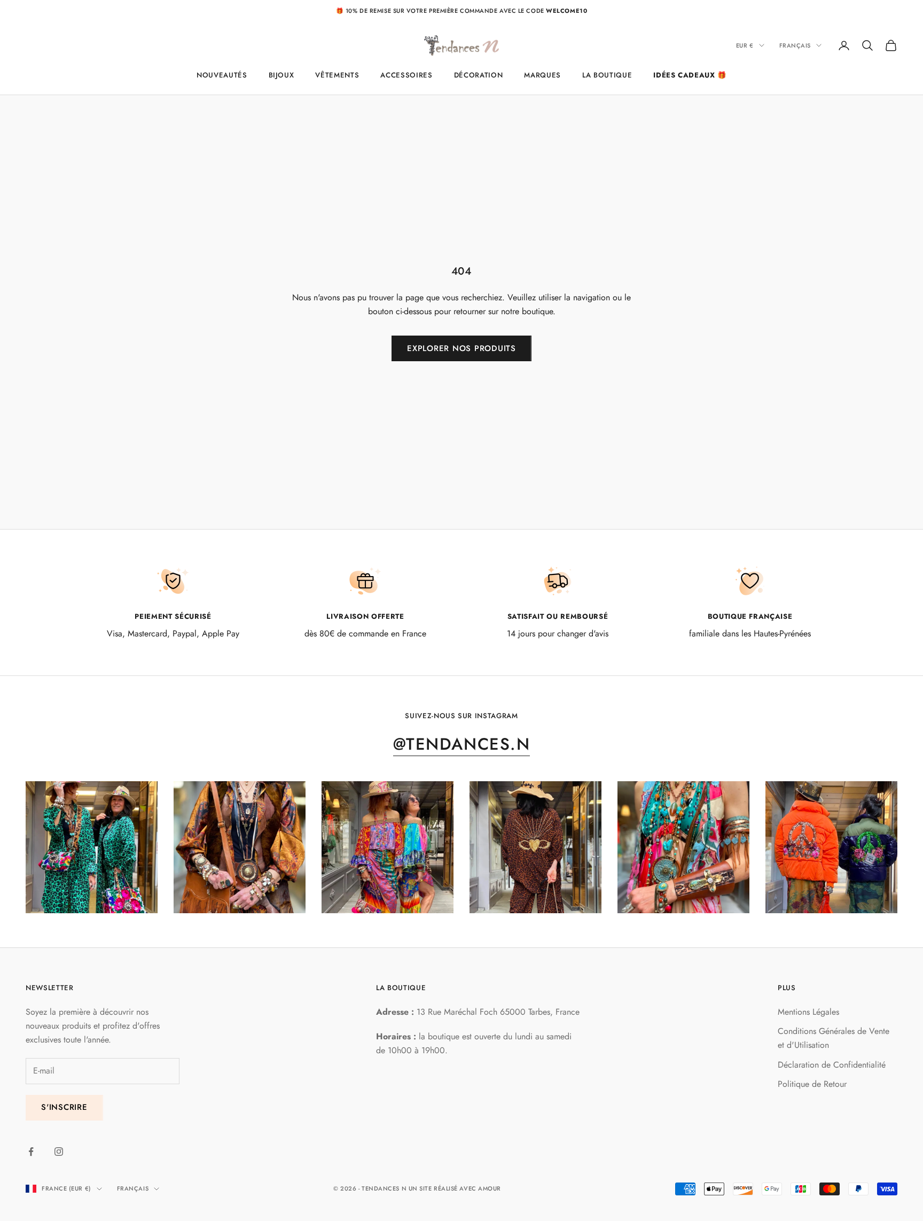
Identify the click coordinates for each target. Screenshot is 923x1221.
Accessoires (406, 75)
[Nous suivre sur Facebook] (31, 1151)
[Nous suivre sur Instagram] (58, 1151)
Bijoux (281, 75)
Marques (542, 75)
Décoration (478, 75)
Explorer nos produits (461, 348)
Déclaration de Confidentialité (832, 1065)
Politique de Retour (812, 1084)
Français (795, 45)
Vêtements (337, 75)
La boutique (607, 75)
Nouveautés (222, 75)
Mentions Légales (808, 1012)
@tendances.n (461, 744)
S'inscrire (64, 1107)
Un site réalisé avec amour (455, 1188)
